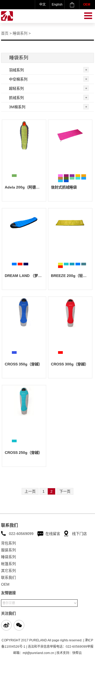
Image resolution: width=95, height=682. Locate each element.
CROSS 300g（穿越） (69, 364)
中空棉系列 (18, 79)
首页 (4, 33)
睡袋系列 (20, 33)
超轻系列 (16, 88)
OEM (86, 4)
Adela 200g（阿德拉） (24, 187)
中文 (42, 4)
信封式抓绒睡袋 (64, 187)
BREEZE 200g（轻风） (70, 276)
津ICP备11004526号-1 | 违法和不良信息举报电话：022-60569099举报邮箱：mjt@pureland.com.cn (47, 646)
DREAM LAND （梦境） (25, 276)
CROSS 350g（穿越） (23, 364)
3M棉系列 (17, 107)
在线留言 (52, 534)
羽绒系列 (16, 70)
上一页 (30, 491)
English (57, 4)
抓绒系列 (16, 98)
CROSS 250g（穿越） (23, 452)
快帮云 (77, 653)
